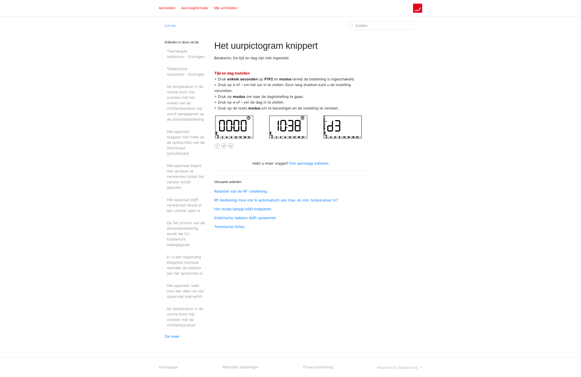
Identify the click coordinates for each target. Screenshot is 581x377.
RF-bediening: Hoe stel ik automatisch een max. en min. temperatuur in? (276, 200)
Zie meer (172, 336)
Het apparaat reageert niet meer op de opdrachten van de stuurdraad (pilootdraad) (185, 142)
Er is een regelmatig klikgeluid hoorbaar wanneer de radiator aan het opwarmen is (184, 265)
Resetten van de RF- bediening (240, 191)
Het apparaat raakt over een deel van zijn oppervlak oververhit (185, 291)
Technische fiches (229, 226)
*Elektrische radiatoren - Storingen (185, 72)
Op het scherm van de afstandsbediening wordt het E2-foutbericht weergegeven (186, 234)
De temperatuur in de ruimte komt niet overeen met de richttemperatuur (185, 316)
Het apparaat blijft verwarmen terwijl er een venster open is (184, 205)
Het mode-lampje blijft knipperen (242, 209)
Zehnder (171, 25)
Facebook (217, 146)
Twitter (224, 146)
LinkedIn (231, 146)
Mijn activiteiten (225, 8)
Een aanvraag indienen (309, 163)
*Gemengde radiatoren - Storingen (185, 54)
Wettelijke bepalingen (240, 367)
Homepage (168, 367)
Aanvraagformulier (194, 8)
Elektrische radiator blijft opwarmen (245, 218)
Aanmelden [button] (167, 8)
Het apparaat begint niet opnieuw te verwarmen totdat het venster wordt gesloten (185, 176)
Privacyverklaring (318, 367)
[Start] (417, 7)
